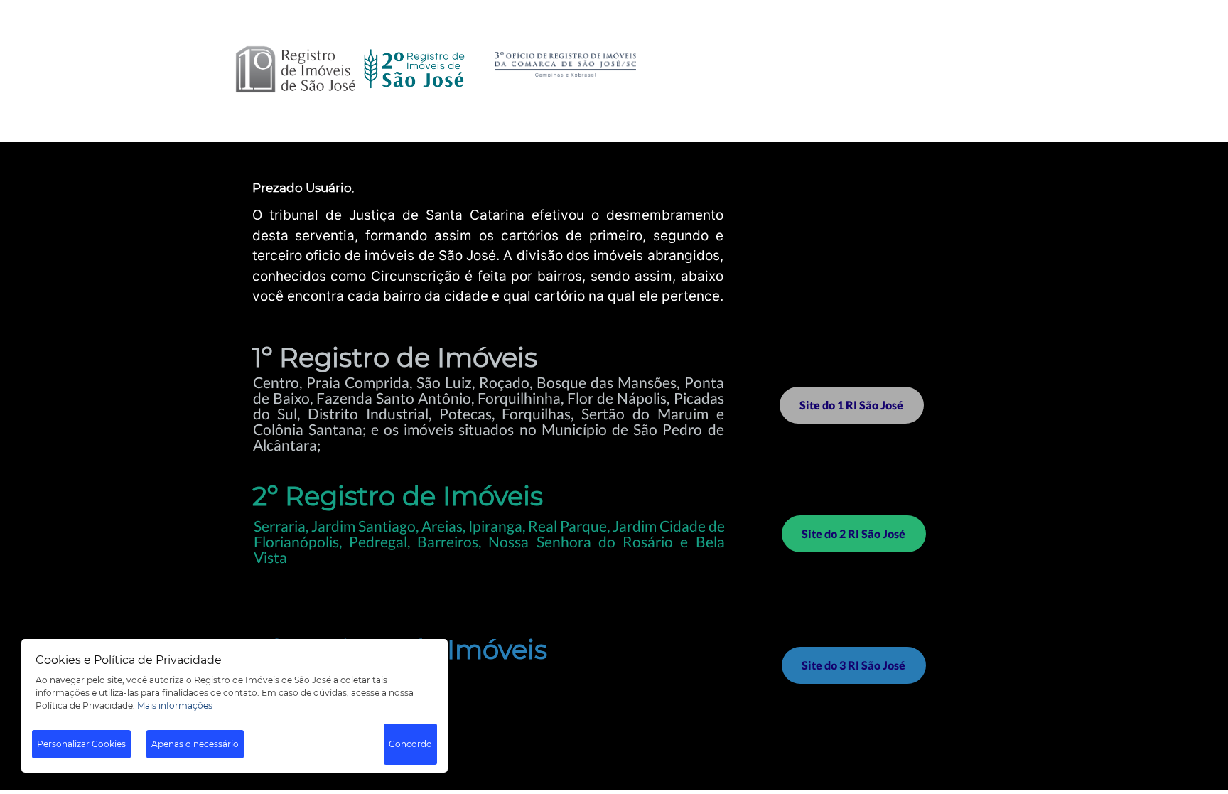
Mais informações (174, 705)
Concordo (410, 744)
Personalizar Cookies (81, 744)
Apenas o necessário (195, 744)
